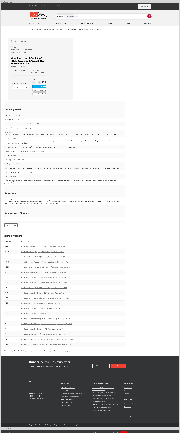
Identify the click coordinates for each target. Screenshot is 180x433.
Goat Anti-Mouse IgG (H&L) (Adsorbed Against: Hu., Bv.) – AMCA (44, 277)
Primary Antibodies (66, 402)
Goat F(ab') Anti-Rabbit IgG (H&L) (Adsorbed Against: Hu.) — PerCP (45, 262)
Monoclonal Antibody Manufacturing (103, 398)
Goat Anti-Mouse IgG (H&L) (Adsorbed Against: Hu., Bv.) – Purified (44, 283)
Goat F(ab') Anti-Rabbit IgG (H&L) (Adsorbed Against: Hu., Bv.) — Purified (47, 339)
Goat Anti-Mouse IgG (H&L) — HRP (33, 313)
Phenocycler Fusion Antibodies (70, 396)
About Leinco (128, 388)
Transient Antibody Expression (101, 407)
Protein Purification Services (101, 410)
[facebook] (29, 390)
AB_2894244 (14, 176)
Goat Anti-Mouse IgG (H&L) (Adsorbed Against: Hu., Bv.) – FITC (43, 308)
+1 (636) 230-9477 (36, 393)
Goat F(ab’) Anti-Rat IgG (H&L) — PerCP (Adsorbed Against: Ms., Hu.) (46, 267)
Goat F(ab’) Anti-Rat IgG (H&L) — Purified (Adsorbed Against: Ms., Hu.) (46, 344)
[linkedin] (35, 390)
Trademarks (127, 407)
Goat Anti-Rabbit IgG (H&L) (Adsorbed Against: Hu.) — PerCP (43, 257)
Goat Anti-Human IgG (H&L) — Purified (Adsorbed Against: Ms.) (44, 272)
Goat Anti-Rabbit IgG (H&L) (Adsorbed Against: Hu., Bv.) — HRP (44, 288)
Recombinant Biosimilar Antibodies (71, 393)
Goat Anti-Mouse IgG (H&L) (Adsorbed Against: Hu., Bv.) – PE (43, 334)
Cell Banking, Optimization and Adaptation (105, 404)
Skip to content (6, 2)
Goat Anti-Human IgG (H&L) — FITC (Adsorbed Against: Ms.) (42, 329)
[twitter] (32, 390)
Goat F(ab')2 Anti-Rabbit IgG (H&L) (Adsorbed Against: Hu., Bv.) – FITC (46, 319)
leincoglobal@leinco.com (57, 5)
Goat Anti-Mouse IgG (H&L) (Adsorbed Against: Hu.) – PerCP (42, 252)
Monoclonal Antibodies (68, 399)
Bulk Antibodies (68, 388)
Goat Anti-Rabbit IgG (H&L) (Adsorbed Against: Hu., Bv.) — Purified (45, 298)
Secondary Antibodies (67, 405)
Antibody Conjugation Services (101, 395)
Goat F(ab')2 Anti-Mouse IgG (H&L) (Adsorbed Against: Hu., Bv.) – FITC (46, 324)
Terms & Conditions (130, 404)
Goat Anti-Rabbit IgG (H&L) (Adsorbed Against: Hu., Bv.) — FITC (44, 303)
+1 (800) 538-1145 (35, 396)
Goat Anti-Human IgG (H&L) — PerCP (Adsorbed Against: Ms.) (43, 247)
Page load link (6, 428)
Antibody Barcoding (98, 401)
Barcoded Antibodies (67, 391)
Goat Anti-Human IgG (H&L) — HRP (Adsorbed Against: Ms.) (42, 293)
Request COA (11, 225)
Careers (126, 393)
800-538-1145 (41, 5)
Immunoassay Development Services (103, 393)
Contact (126, 391)
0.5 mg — (20, 87)
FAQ (125, 410)
